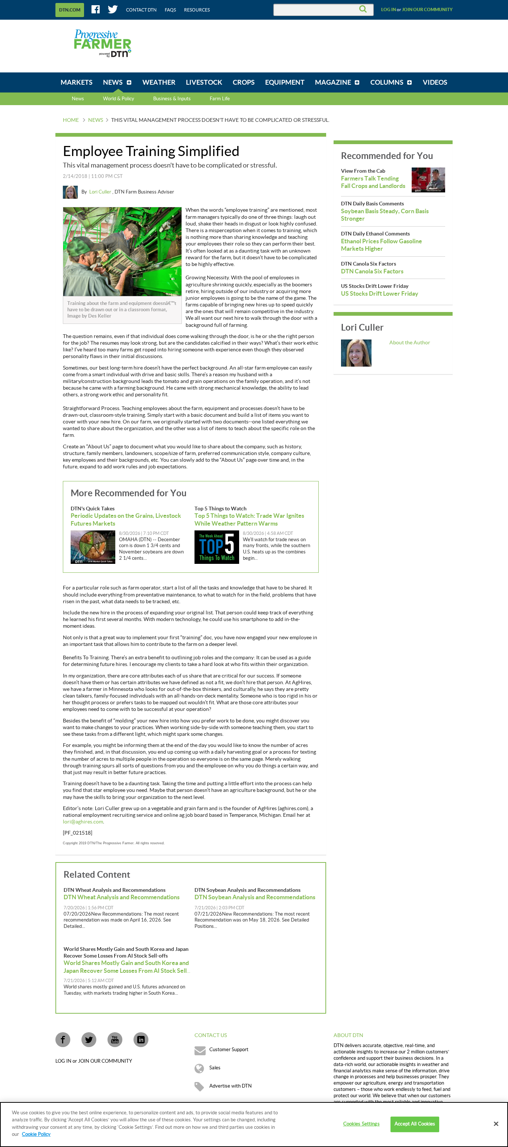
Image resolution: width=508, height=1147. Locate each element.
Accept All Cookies (415, 1124)
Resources (197, 10)
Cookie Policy (36, 1134)
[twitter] (88, 1039)
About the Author (409, 342)
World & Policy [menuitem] (118, 98)
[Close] (496, 1124)
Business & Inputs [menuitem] (172, 98)
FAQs (170, 10)
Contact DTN (141, 10)
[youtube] (114, 1039)
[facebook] (62, 1039)
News (78, 98)
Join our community (427, 9)
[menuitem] (76, 82)
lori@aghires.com (83, 822)
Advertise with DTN (230, 1086)
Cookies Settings (361, 1124)
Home (71, 120)
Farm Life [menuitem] (220, 98)
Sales (215, 1067)
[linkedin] (141, 1039)
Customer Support (228, 1049)
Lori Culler (100, 192)
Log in (388, 9)
